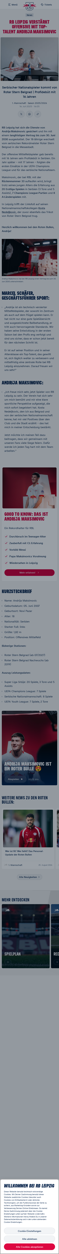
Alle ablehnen (29, 1238)
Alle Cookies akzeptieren (29, 1246)
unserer (43, 1216)
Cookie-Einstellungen (29, 1230)
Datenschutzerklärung (13, 1219)
